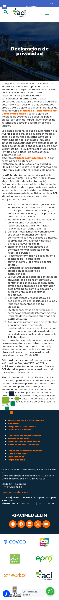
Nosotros (13, 423)
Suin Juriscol (16, 456)
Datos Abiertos (17, 453)
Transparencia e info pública (26, 420)
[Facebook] (21, 524)
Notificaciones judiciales (23, 444)
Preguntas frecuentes (22, 426)
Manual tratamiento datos (24, 441)
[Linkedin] (29, 524)
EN (51, 10)
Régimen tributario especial (25, 450)
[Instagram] (13, 524)
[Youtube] (46, 524)
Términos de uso (18, 438)
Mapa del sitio (16, 459)
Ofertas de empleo (19, 429)
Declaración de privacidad (24, 435)
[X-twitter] (38, 524)
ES (51, 3)
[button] (4, 6)
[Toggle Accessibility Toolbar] (6, 594)
